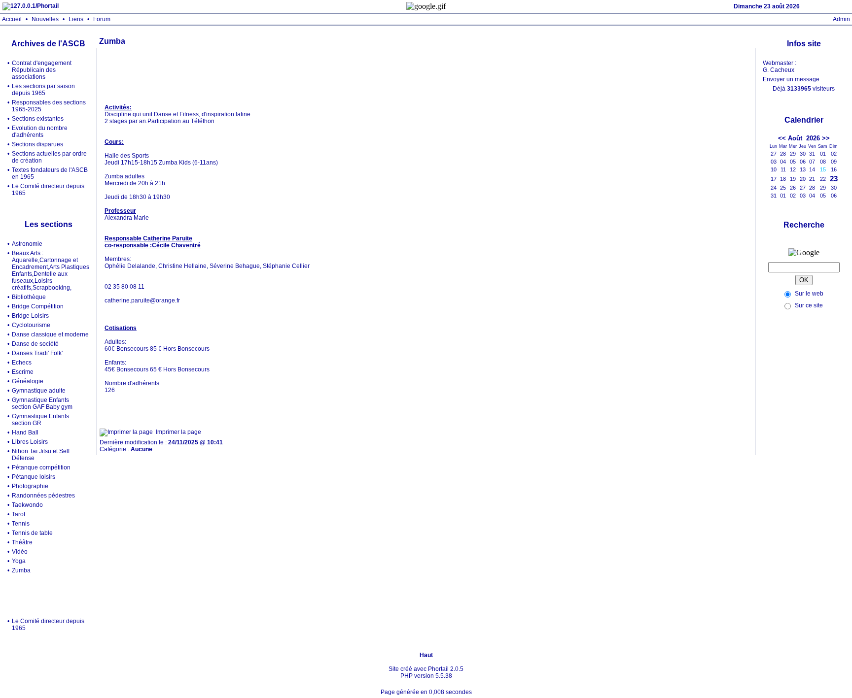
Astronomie (27, 243)
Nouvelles (45, 19)
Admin (841, 19)
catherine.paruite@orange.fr (142, 300)
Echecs (22, 362)
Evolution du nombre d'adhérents (40, 131)
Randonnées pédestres (43, 495)
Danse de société (35, 343)
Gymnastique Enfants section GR (40, 420)
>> (826, 138)
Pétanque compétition (41, 467)
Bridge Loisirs (30, 315)
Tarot (18, 514)
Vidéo (20, 551)
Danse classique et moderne (50, 334)
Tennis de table (32, 533)
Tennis (21, 523)
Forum (101, 19)
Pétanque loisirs (33, 476)
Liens (76, 19)
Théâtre (22, 542)
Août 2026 (804, 138)
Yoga (19, 561)
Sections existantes (38, 118)
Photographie (30, 486)
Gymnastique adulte (39, 390)
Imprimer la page (178, 432)
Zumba (21, 570)
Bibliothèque (29, 297)
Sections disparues (37, 144)
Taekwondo (27, 504)
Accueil (12, 19)
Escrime (23, 371)
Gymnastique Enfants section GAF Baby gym (42, 403)
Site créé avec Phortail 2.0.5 (426, 668)
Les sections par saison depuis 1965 (43, 90)
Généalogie (27, 381)
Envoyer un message (791, 79)
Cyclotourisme (31, 325)
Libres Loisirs (30, 441)
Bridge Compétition (38, 306)
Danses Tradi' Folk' (37, 353)
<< (782, 138)
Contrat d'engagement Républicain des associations (41, 70)
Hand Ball (25, 432)
